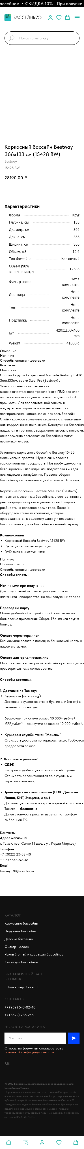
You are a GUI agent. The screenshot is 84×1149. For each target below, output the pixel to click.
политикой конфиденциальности (29, 1052)
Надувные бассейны (20, 931)
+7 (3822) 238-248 (19, 1015)
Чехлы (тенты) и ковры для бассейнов (33, 954)
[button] (50, 17)
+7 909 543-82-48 (14, 860)
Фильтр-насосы (16, 947)
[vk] (7, 1063)
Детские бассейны (18, 939)
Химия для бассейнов (21, 962)
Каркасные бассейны (21, 923)
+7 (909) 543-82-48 (19, 1007)
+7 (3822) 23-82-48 (15, 854)
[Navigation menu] (77, 17)
